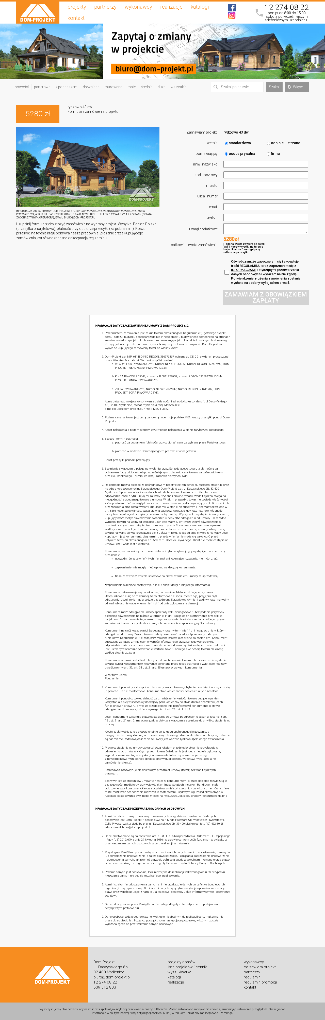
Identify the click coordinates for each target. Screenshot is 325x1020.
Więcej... (299, 87)
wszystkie (178, 87)
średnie (146, 87)
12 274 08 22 (287, 7)
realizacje (171, 7)
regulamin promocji (260, 982)
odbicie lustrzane (285, 143)
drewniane (91, 87)
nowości (22, 87)
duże (161, 87)
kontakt (76, 18)
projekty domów (182, 962)
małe (131, 87)
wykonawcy (138, 7)
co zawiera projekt (260, 967)
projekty (77, 7)
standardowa (240, 143)
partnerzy (105, 7)
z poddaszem (66, 87)
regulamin (252, 977)
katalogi (200, 7)
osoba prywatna (242, 154)
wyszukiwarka (179, 972)
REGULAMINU (250, 266)
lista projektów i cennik (187, 967)
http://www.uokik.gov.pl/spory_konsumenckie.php (195, 796)
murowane (113, 87)
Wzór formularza (116, 675)
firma (275, 154)
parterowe (42, 87)
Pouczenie (112, 678)
